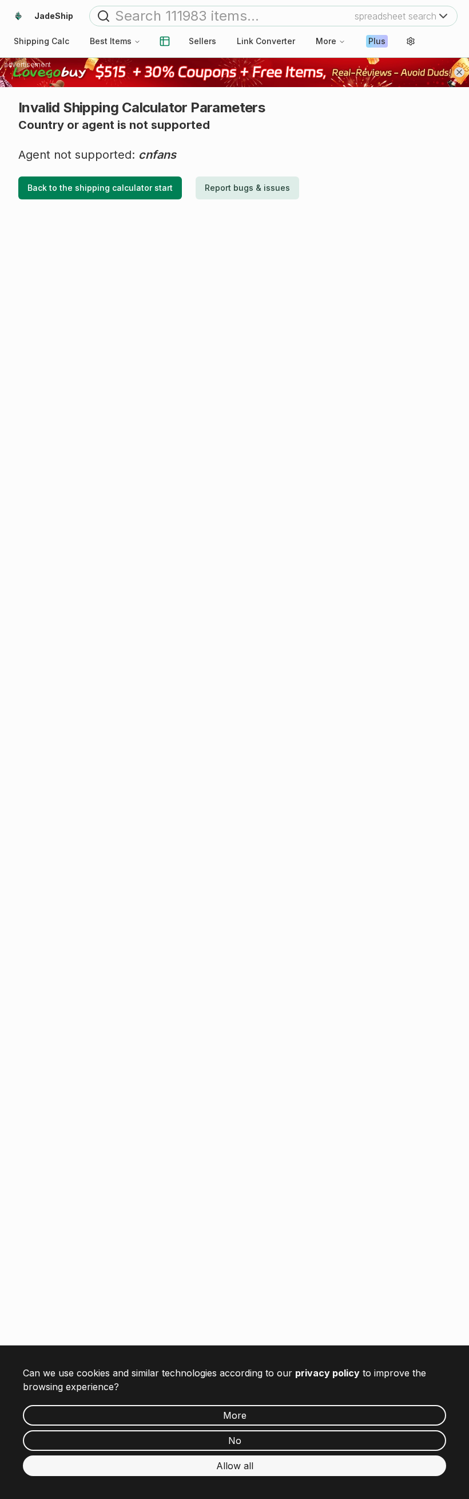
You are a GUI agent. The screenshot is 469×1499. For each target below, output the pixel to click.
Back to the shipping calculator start (100, 188)
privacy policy (327, 1373)
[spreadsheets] (164, 41)
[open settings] (410, 41)
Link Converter (266, 41)
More (326, 41)
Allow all (234, 1465)
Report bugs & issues (247, 188)
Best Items (111, 41)
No (234, 1440)
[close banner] (459, 72)
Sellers (202, 41)
